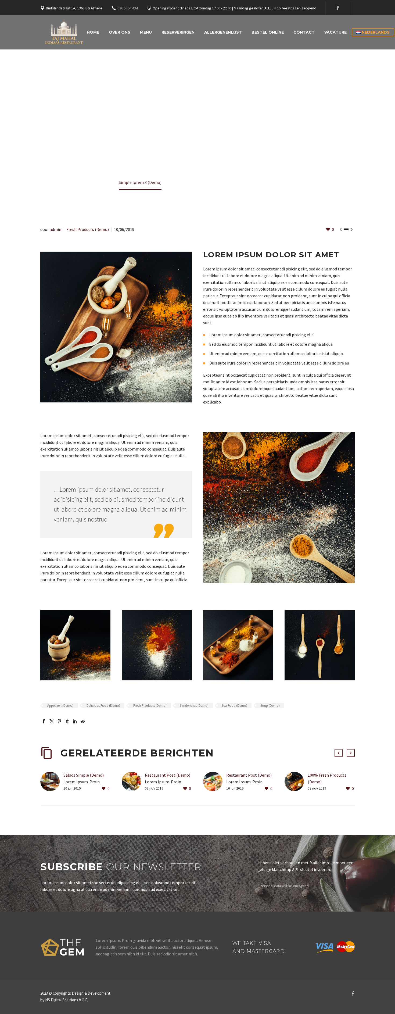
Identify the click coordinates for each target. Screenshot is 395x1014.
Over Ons (119, 32)
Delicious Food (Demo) (103, 705)
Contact (304, 32)
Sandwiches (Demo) (194, 705)
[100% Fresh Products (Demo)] (296, 782)
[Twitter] (51, 721)
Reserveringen (178, 32)
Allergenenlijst (223, 32)
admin (55, 229)
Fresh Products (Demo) (87, 229)
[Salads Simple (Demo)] (51, 782)
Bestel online (268, 32)
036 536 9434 (127, 8)
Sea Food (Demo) (234, 705)
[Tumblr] (67, 721)
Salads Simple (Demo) (83, 775)
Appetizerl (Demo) (60, 705)
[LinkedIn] (75, 721)
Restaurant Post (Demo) (167, 775)
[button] (339, 753)
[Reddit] (83, 721)
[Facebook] (338, 8)
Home (93, 32)
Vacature (335, 32)
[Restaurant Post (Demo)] (133, 782)
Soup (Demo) (270, 705)
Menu (146, 32)
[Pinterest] (59, 721)
